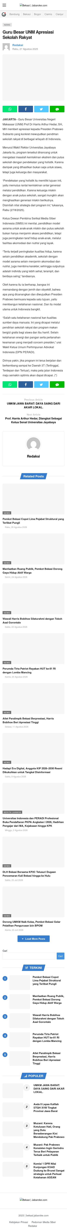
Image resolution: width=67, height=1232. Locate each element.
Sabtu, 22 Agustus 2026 (16, 626)
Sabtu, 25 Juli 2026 (14, 880)
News (7, 24)
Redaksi (17, 45)
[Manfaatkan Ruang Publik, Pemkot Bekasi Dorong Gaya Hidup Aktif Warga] (33, 548)
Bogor (37, 14)
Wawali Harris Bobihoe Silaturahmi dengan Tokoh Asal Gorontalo (48, 1018)
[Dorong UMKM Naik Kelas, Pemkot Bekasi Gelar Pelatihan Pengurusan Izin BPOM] (33, 901)
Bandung (14, 14)
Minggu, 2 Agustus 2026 (16, 830)
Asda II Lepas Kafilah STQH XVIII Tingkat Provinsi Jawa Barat (46, 1107)
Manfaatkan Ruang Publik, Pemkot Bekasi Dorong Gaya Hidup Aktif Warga (48, 999)
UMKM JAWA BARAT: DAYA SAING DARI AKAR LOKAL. (49, 1088)
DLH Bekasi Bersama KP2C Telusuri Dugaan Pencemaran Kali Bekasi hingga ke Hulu (29, 874)
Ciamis (48, 14)
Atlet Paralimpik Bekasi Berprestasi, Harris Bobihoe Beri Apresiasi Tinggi (28, 720)
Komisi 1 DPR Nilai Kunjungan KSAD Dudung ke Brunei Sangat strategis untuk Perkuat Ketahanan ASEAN (49, 1170)
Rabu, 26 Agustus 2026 (16, 527)
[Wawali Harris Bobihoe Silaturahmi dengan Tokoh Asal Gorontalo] (33, 598)
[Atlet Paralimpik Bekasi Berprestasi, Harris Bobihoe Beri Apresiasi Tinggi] (33, 698)
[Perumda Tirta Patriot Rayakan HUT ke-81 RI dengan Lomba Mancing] (33, 648)
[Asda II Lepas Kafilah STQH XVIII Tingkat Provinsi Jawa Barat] (13, 1109)
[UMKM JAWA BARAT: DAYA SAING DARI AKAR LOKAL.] (13, 1090)
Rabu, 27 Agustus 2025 (25, 49)
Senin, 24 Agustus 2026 (16, 576)
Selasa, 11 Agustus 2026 (16, 726)
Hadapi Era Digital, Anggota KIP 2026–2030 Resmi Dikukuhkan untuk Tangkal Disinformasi (32, 770)
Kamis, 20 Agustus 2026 (16, 676)
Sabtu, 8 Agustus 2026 (15, 776)
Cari (5, 950)
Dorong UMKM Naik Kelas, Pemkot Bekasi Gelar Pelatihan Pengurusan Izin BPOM (31, 923)
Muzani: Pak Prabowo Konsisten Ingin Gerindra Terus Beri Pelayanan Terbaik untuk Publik (49, 1150)
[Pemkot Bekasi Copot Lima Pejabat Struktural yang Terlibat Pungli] (33, 499)
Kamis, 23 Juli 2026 (14, 929)
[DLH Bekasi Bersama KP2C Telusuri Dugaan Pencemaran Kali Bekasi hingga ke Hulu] (33, 852)
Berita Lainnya (12, 812)
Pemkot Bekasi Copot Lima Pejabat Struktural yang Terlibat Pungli (47, 980)
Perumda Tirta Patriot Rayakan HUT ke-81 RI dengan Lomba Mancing (29, 670)
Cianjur (59, 14)
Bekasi (27, 14)
